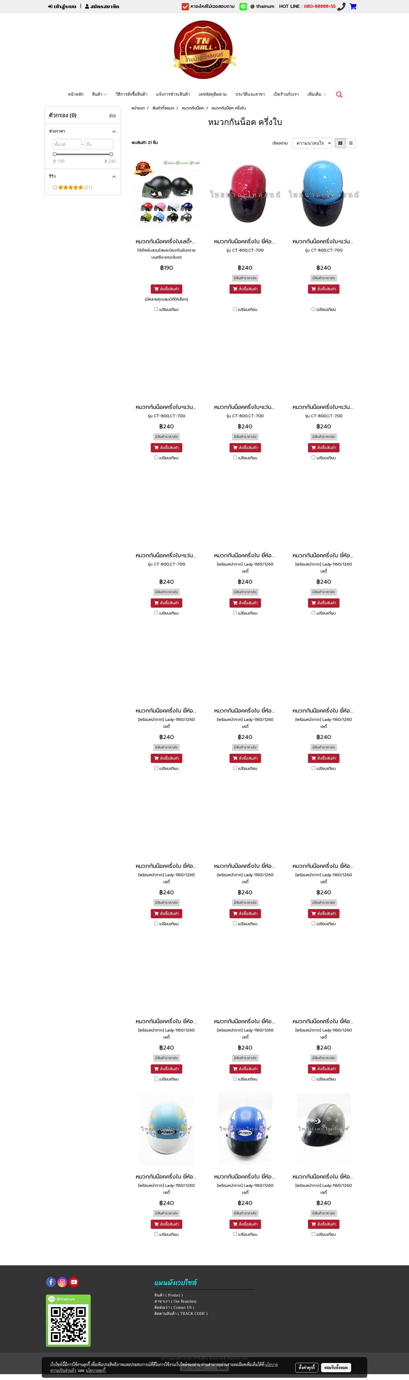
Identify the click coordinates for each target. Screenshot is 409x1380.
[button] (339, 94)
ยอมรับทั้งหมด (336, 1367)
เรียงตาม (282, 143)
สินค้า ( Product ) (168, 1295)
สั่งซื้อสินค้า (169, 289)
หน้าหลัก (75, 94)
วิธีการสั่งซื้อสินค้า (131, 94)
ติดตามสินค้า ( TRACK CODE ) (181, 1314)
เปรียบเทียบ (169, 310)
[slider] (55, 154)
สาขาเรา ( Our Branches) (175, 1301)
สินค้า (98, 94)
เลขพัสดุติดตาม (213, 94)
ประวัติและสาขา (250, 94)
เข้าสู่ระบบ (64, 6)
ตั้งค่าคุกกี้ (307, 1367)
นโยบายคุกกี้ (95, 1370)
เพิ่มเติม (314, 94)
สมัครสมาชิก (104, 6)
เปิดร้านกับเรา (286, 94)
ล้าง (112, 115)
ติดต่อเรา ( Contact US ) (174, 1307)
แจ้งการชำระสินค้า (173, 94)
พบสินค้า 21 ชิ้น (145, 143)
